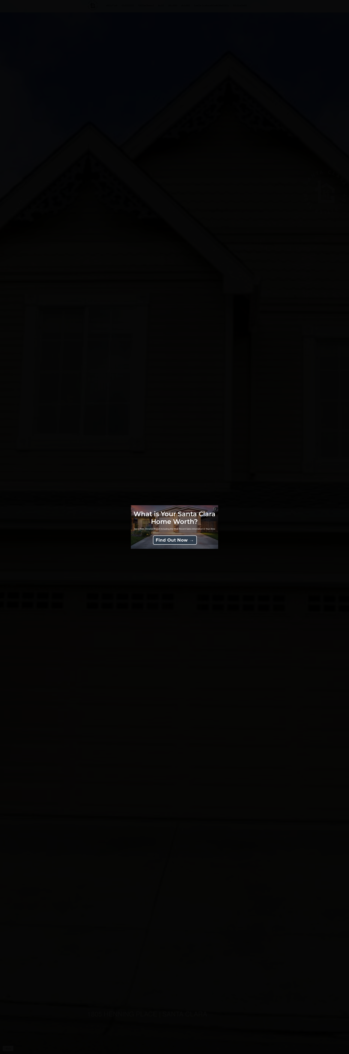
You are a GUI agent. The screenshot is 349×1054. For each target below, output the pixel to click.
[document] (174, 527)
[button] (214, 509)
